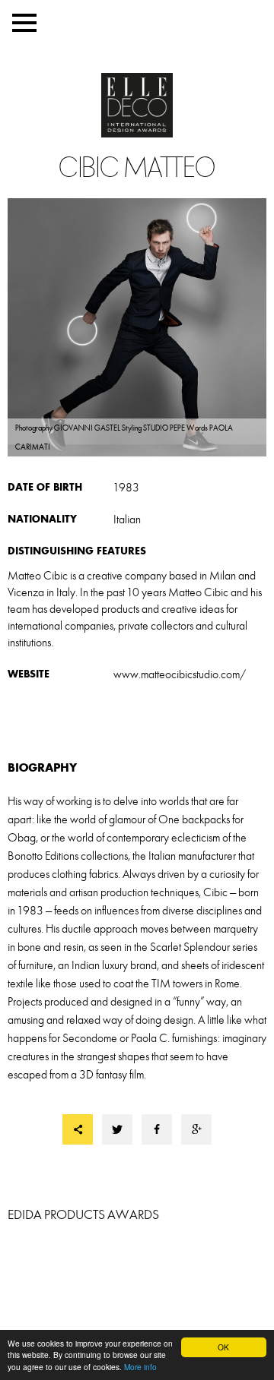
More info (140, 1366)
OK (223, 1347)
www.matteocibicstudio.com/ (180, 674)
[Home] (137, 107)
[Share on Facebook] (157, 1129)
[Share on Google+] (196, 1129)
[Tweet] (117, 1129)
